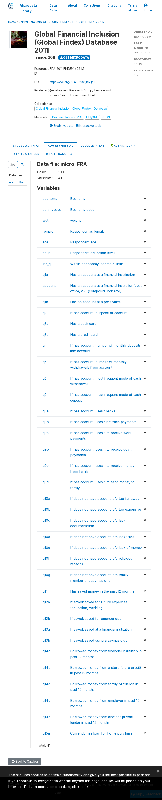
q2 (44, 313)
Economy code (82, 209)
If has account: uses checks (92, 411)
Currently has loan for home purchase (101, 733)
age (45, 242)
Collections (92, 5)
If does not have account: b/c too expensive (105, 509)
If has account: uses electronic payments (103, 422)
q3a (45, 324)
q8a (46, 411)
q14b (46, 667)
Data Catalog (55, 8)
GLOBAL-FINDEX (59, 21)
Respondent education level (92, 253)
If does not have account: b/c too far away (104, 498)
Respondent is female (87, 231)
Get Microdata (76, 57)
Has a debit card (83, 324)
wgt (45, 220)
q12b (46, 618)
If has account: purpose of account (98, 313)
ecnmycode (52, 209)
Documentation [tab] (92, 145)
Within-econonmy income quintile (97, 264)
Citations (114, 5)
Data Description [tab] (60, 146)
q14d (46, 700)
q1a (45, 275)
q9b (46, 449)
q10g (46, 575)
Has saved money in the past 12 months (102, 591)
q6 (45, 378)
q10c (46, 520)
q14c (46, 684)
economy (50, 198)
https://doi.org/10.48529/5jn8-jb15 (73, 82)
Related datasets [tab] (59, 153)
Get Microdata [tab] (124, 145)
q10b (46, 509)
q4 (45, 345)
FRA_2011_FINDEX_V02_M (88, 21)
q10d (46, 537)
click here (80, 787)
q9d (46, 482)
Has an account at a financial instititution (102, 275)
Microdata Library (28, 8)
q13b (46, 640)
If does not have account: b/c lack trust (102, 537)
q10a (46, 498)
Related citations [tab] (26, 153)
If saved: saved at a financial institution (101, 629)
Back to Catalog (26, 761)
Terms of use (132, 8)
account (49, 285)
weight (75, 220)
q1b (45, 302)
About (72, 5)
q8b (46, 422)
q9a (46, 433)
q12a (46, 602)
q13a (46, 629)
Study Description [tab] (26, 145)
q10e (46, 547)
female (48, 231)
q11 (45, 591)
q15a (46, 733)
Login (148, 10)
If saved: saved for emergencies (95, 618)
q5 (44, 362)
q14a (46, 651)
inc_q (47, 264)
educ (46, 253)
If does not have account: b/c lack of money (106, 547)
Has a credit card (84, 335)
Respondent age (83, 242)
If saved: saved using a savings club (98, 640)
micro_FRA (16, 182)
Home (12, 21)
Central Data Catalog (32, 21)
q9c (46, 465)
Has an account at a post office (95, 302)
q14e (46, 717)
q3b (46, 335)
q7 (45, 395)
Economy (77, 198)
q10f (46, 558)
